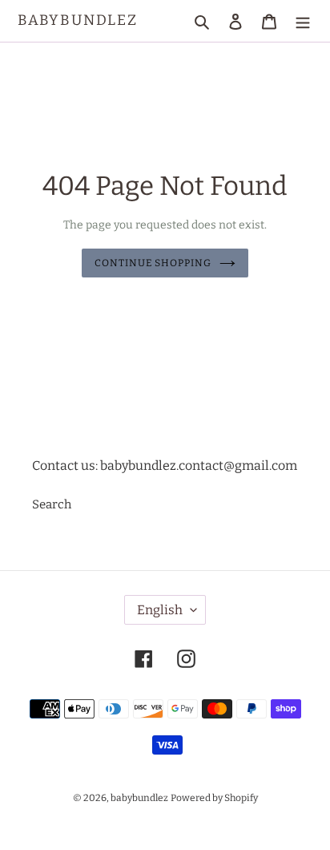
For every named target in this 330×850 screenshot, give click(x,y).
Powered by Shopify (214, 797)
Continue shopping (153, 263)
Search (51, 504)
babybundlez (78, 20)
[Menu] (303, 21)
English (160, 609)
